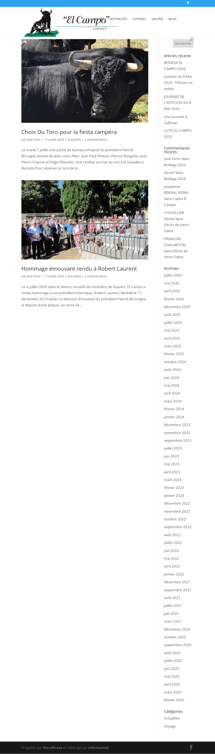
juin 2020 (171, 668)
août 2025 (172, 314)
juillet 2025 (173, 322)
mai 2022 (171, 558)
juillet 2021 (173, 605)
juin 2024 (171, 377)
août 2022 (172, 534)
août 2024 (172, 369)
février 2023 (174, 487)
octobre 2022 (175, 519)
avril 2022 (172, 566)
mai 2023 (171, 464)
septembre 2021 (177, 589)
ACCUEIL (99, 19)
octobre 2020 (175, 637)
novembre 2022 (177, 511)
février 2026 (174, 298)
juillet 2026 (173, 275)
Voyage (170, 726)
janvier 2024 (174, 416)
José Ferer (34, 140)
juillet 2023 (173, 448)
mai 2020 (171, 676)
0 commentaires (96, 140)
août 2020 (172, 652)
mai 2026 (171, 283)
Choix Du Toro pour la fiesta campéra (69, 132)
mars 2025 (173, 346)
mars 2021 (173, 621)
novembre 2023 (177, 432)
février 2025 (174, 353)
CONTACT (99, 29)
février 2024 (174, 408)
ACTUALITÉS (118, 19)
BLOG (173, 19)
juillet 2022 (173, 542)
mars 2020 (173, 692)
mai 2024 (171, 385)
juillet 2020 (173, 660)
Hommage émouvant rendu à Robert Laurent (79, 268)
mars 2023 (173, 479)
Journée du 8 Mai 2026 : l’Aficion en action (178, 82)
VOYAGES (139, 19)
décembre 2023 (177, 424)
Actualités (74, 140)
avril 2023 (172, 472)
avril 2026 (172, 290)
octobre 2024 (175, 361)
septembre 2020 (177, 644)
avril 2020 (172, 684)
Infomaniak (98, 747)
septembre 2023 (177, 440)
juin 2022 (171, 550)
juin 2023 (171, 456)
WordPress (52, 747)
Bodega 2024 (175, 164)
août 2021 (172, 597)
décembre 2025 (177, 306)
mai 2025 (171, 330)
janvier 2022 (174, 574)
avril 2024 (172, 393)
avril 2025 (172, 338)
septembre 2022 (177, 526)
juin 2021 (171, 613)
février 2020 (174, 699)
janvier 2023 (174, 495)
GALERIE (157, 19)
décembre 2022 (177, 503)
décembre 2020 (177, 629)
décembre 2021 (177, 581)
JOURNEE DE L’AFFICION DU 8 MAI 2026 (177, 102)
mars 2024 (173, 401)
